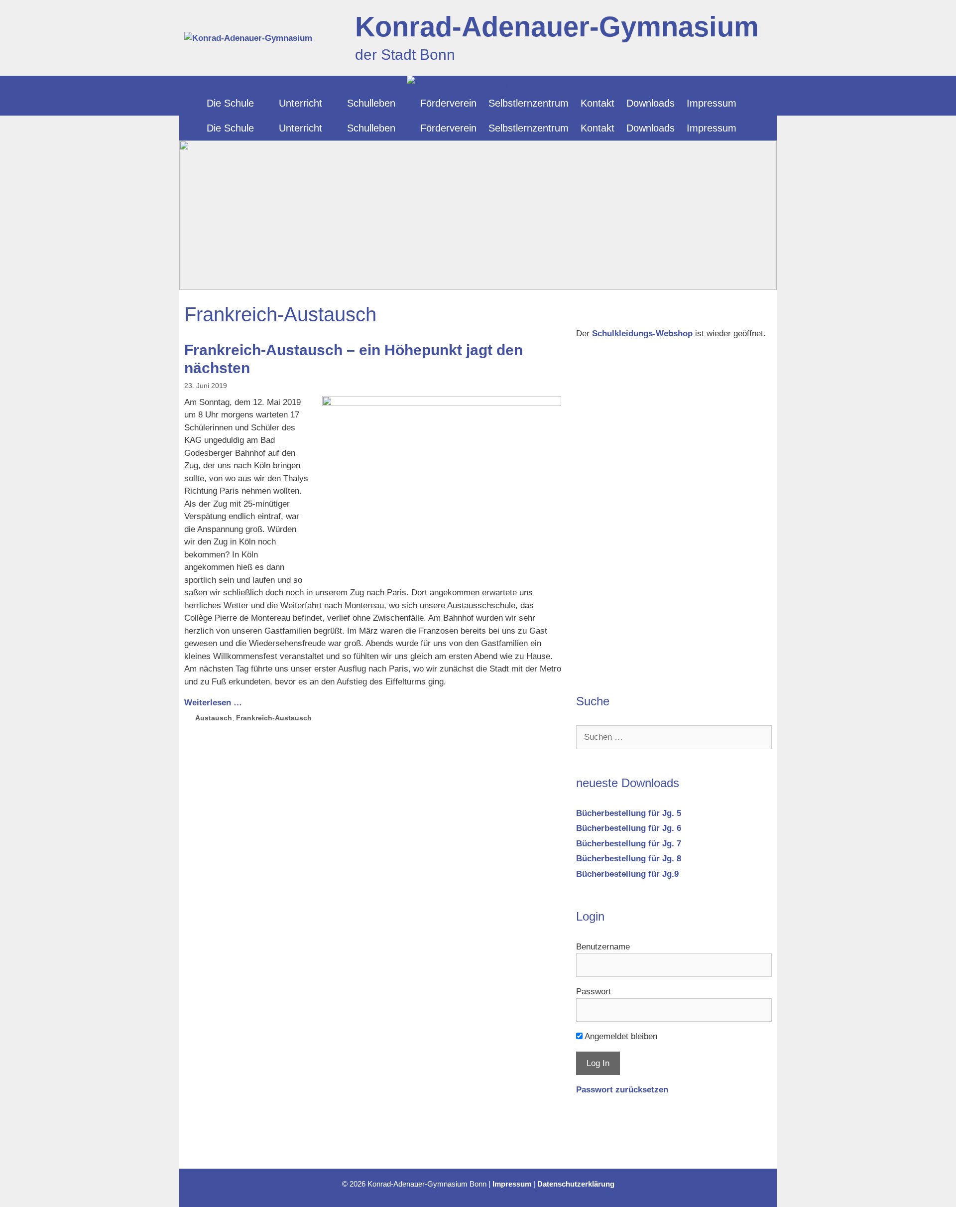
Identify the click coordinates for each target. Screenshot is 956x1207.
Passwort (593, 991)
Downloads (650, 103)
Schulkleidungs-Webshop (642, 333)
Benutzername (603, 946)
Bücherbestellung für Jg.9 (627, 874)
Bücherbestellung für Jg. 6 (628, 828)
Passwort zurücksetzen (622, 1089)
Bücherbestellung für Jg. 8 (628, 858)
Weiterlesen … (213, 702)
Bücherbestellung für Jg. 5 (628, 813)
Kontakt (597, 103)
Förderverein (448, 103)
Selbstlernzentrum (528, 103)
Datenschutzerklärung (575, 1184)
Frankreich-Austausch (274, 718)
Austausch (213, 718)
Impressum (711, 103)
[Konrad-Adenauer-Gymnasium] (478, 83)
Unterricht (300, 103)
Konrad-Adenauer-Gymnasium (557, 26)
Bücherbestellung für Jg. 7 (628, 843)
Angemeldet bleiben (620, 1036)
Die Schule (230, 103)
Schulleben (371, 103)
